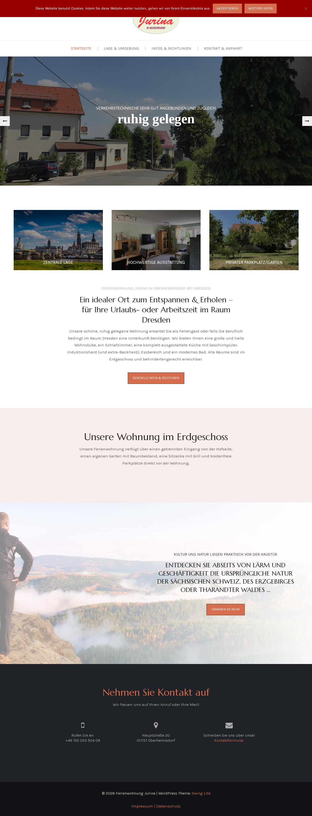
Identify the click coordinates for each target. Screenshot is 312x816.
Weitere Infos (260, 8)
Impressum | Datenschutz (156, 806)
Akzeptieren (227, 8)
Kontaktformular (229, 740)
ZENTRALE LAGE (58, 262)
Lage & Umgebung (121, 48)
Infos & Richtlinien (171, 48)
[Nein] (305, 8)
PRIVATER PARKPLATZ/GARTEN (254, 262)
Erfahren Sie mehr (226, 609)
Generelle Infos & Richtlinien (156, 378)
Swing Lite (201, 793)
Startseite (81, 48)
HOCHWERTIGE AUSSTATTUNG (156, 262)
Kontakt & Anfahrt (223, 48)
